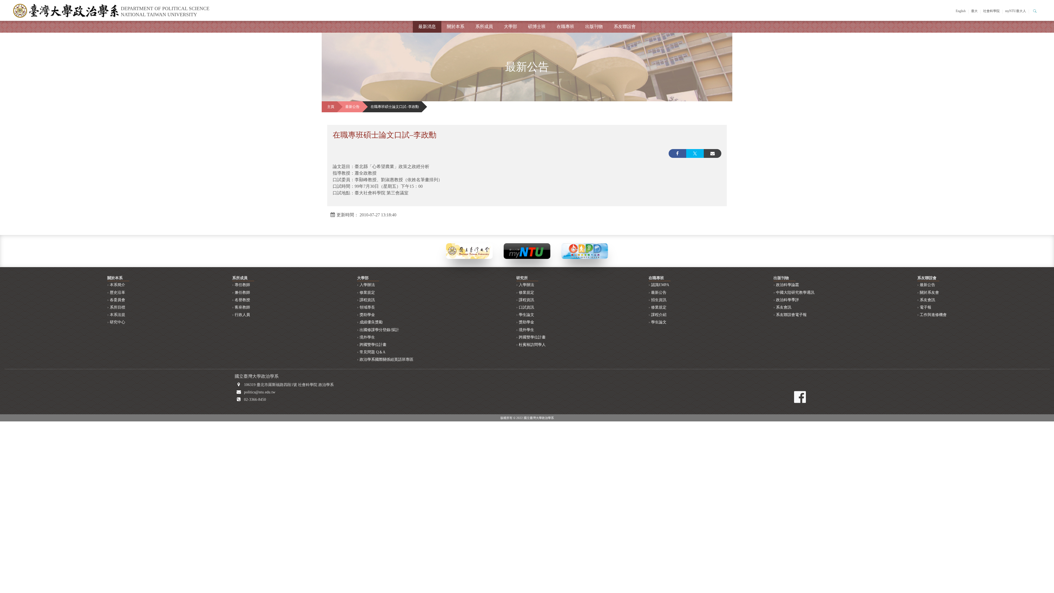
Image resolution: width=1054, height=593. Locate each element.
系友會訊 (783, 307)
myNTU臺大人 (1015, 11)
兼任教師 (242, 292)
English (961, 11)
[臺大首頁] (469, 250)
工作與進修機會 (933, 315)
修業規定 (367, 292)
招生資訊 (658, 300)
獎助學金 (367, 315)
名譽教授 (242, 300)
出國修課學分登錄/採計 (379, 330)
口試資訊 (526, 307)
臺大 (974, 11)
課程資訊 (367, 300)
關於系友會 (929, 292)
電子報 (925, 307)
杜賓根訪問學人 (532, 345)
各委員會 (117, 300)
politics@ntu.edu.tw (259, 392)
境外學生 (367, 337)
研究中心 (117, 322)
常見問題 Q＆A (372, 352)
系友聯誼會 (625, 26)
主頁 (330, 107)
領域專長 (367, 307)
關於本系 (455, 26)
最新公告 (352, 107)
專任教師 (242, 285)
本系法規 (117, 315)
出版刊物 (594, 26)
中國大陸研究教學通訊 (795, 292)
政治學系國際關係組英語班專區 (386, 359)
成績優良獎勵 (371, 322)
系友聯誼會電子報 (791, 315)
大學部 (510, 26)
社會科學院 (991, 11)
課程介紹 (658, 315)
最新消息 (427, 26)
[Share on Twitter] (695, 153)
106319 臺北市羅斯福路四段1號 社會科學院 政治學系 (289, 385)
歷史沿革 (117, 292)
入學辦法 (367, 285)
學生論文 (526, 315)
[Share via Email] (712, 153)
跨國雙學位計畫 (373, 345)
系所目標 (117, 307)
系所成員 (484, 26)
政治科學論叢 (787, 285)
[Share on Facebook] (677, 153)
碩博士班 (537, 26)
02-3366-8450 (255, 400)
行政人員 (242, 315)
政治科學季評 (787, 300)
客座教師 (242, 307)
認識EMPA (660, 285)
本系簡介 (117, 285)
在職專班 (565, 26)
